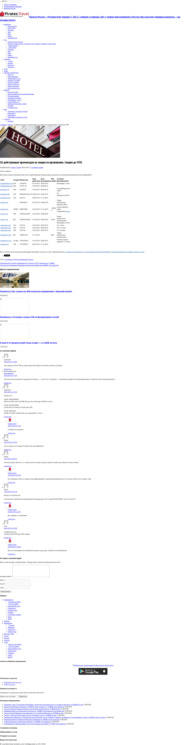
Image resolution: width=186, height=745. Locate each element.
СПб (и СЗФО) (11, 28)
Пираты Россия (9, 8)
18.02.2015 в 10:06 (10, 362)
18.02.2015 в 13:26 (14, 426)
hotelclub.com (5, 198)
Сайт (2, 588)
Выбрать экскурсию (13, 86)
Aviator (13, 167)
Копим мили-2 (12, 113)
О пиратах (7, 119)
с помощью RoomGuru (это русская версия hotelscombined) (87, 252)
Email (2, 584)
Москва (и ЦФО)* (13, 46)
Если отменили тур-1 (14, 102)
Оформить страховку (14, 80)
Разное (6, 638)
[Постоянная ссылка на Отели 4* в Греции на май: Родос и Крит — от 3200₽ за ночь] (14, 339)
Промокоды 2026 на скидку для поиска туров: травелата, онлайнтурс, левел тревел (32, 44)
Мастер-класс (9, 634)
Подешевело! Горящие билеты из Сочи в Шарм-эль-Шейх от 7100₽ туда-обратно (35, 724)
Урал (9, 32)
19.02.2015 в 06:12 (10, 459)
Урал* (9, 51)
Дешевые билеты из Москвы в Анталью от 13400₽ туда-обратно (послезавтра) (34, 711)
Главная (3, 125)
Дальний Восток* (13, 57)
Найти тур (10, 75)
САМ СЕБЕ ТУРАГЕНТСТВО (11, 73)
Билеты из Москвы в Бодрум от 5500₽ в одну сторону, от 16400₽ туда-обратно (34, 707)
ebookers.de (4, 194)
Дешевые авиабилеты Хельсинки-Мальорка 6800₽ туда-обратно (29, 265)
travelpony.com (5, 241)
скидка (30, 259)
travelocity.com (5, 235)
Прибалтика (12, 610)
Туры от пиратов (10, 5)
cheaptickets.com (6, 183)
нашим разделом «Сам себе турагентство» (128, 252)
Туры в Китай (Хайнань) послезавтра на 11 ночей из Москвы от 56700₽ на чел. (34, 713)
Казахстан (11, 65)
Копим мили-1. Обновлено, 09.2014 (18, 111)
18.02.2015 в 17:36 (10, 442)
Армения (10, 63)
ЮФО (9, 34)
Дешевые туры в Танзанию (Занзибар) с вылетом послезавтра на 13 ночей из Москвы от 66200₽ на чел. (43, 705)
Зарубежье (7, 59)
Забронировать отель (14, 79)
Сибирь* (10, 55)
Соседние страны (14, 615)
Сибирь (10, 36)
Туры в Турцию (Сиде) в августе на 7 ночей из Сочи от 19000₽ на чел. (30, 715)
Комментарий (6, 576)
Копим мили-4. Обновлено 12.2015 (17, 117)
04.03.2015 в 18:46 (14, 547)
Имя (1, 580)
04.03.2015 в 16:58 (10, 528)
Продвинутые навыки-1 (14, 98)
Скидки (6, 640)
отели (15, 259)
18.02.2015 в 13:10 (10, 392)
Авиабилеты (7, 24)
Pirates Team (12, 424)
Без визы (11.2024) (13, 92)
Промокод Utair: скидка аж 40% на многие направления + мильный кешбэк (36, 291)
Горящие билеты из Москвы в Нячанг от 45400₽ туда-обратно (27, 722)
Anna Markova (9, 373)
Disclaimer (10, 121)
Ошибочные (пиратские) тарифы (17, 104)
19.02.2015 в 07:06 (14, 475)
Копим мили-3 (12, 115)
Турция (10, 61)
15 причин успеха (13, 108)
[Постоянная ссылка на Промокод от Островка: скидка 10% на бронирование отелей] (14, 313)
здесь (68, 211)
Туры (5, 40)
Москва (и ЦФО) (12, 26)
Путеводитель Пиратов (13, 7)
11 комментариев (36, 167)
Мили (5, 110)
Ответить (7, 369)
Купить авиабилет (13, 77)
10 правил (10, 106)
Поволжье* (11, 50)
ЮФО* (9, 53)
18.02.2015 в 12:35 (10, 375)
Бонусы (6, 71)
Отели (5, 69)
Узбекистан (11, 67)
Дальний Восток (12, 38)
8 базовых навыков (13, 96)
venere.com (4, 244)
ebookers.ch (4, 189)
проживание (23, 259)
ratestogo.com (5, 225)
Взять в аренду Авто (14, 88)
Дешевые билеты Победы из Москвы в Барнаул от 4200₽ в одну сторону (31, 719)
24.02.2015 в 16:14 (10, 492)
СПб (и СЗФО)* (12, 48)
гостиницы (8, 259)
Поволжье (11, 30)
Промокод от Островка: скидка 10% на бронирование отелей (29, 317)
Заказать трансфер (13, 82)
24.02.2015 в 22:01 (14, 512)
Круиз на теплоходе (13, 84)
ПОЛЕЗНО (6, 90)
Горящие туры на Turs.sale (15, 42)
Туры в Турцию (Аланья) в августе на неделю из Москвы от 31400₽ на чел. (32, 709)
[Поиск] (1, 1)
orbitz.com (4, 214)
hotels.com (4, 202)
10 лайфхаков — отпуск (14, 100)
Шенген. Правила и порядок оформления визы (21, 94)
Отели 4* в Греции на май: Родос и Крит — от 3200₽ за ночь (28, 342)
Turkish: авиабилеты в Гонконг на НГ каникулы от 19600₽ (27, 263)
